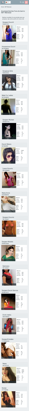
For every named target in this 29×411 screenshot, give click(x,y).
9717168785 (5, 390)
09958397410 (6, 121)
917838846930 (5, 341)
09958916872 (5, 292)
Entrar (23, 1)
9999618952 (6, 73)
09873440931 (6, 316)
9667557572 (6, 365)
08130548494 (5, 48)
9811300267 (6, 219)
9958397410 (6, 24)
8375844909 (5, 146)
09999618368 (5, 243)
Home (2, 7)
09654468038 (5, 195)
